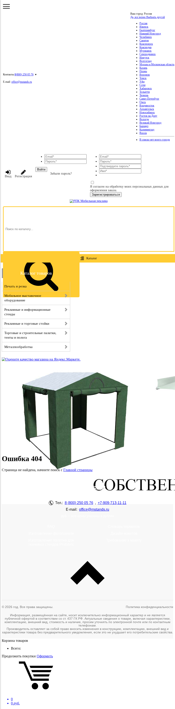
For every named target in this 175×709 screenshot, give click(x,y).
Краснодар (145, 47)
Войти (41, 169)
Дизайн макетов (124, 533)
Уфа (141, 81)
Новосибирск (147, 112)
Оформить (45, 656)
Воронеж (144, 74)
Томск (143, 78)
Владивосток (146, 105)
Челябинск (145, 37)
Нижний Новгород (150, 33)
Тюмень (143, 95)
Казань (143, 67)
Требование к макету (124, 540)
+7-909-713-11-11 (112, 503)
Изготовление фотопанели (51, 533)
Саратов (144, 40)
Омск (142, 102)
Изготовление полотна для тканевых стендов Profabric (51, 542)
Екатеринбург (147, 30)
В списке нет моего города (154, 139)
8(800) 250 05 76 (24, 74)
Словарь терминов (124, 526)
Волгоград (145, 61)
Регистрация (23, 176)
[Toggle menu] (6, 6)
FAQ (51, 526)
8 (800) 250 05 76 (79, 503)
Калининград (146, 129)
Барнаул (143, 126)
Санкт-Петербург (149, 98)
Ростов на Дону (148, 115)
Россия (143, 23)
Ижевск (143, 26)
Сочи (142, 85)
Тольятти (144, 91)
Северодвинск (147, 54)
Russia (143, 133)
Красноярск (146, 43)
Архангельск (146, 109)
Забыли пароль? (61, 173)
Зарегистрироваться (106, 194)
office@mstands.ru (21, 81)
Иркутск (144, 57)
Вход (8, 176)
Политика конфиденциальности (149, 607)
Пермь (143, 71)
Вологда (144, 119)
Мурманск (145, 50)
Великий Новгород (150, 122)
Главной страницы (78, 470)
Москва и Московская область (156, 64)
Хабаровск (145, 88)
